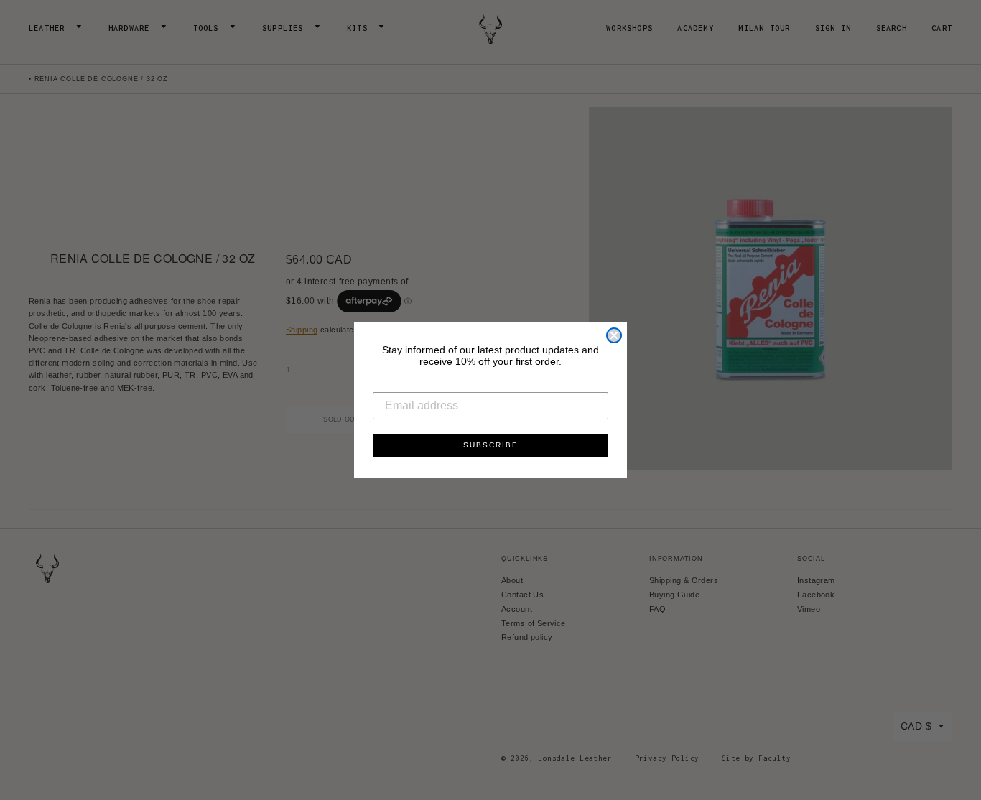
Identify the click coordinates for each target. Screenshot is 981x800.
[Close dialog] (614, 335)
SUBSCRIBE (491, 445)
